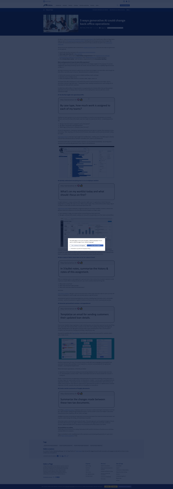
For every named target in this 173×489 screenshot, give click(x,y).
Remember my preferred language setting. (80, 248)
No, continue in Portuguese (78, 245)
